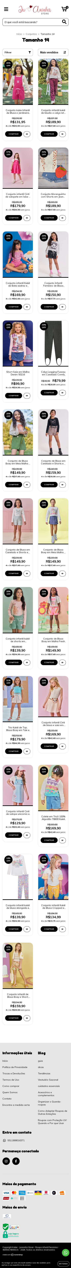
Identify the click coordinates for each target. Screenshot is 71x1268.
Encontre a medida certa (16, 1104)
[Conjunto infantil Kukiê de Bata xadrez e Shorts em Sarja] (26, 307)
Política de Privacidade (14, 1067)
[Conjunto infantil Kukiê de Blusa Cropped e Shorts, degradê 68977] (62, 929)
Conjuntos (31, 33)
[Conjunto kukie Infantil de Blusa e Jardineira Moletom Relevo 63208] (26, 134)
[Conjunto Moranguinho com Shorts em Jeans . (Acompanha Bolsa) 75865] (62, 218)
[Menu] (6, 9)
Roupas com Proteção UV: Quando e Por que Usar (52, 1122)
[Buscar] (64, 22)
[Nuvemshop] (12, 1255)
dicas (41, 1067)
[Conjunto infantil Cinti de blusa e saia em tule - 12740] (62, 746)
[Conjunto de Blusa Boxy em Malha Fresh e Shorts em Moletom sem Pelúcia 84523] (62, 662)
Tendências (44, 1073)
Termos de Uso (10, 1079)
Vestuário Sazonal (48, 1079)
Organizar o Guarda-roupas (49, 1103)
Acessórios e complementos (46, 1094)
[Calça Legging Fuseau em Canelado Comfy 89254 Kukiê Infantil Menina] (62, 393)
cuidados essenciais (49, 1086)
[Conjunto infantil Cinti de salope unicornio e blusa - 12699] (26, 835)
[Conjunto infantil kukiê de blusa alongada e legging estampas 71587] (26, 929)
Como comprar (10, 1086)
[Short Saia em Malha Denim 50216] (26, 396)
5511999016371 (16, 1140)
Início (19, 33)
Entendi (63, 1264)
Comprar (14, 134)
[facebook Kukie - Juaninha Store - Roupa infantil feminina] (16, 1161)
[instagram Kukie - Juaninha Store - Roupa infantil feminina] (6, 1161)
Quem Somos (10, 1092)
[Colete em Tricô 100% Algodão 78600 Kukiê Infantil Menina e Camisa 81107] (62, 840)
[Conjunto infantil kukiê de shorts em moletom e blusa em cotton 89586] (26, 662)
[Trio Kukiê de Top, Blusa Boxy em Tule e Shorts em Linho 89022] (26, 751)
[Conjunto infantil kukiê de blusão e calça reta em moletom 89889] (62, 134)
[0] (64, 9)
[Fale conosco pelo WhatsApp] (65, 1252)
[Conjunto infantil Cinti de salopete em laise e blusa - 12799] (26, 218)
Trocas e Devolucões (13, 1073)
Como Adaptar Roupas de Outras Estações (52, 1112)
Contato (7, 1098)
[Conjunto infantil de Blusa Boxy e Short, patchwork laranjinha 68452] (26, 1018)
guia (40, 1060)
